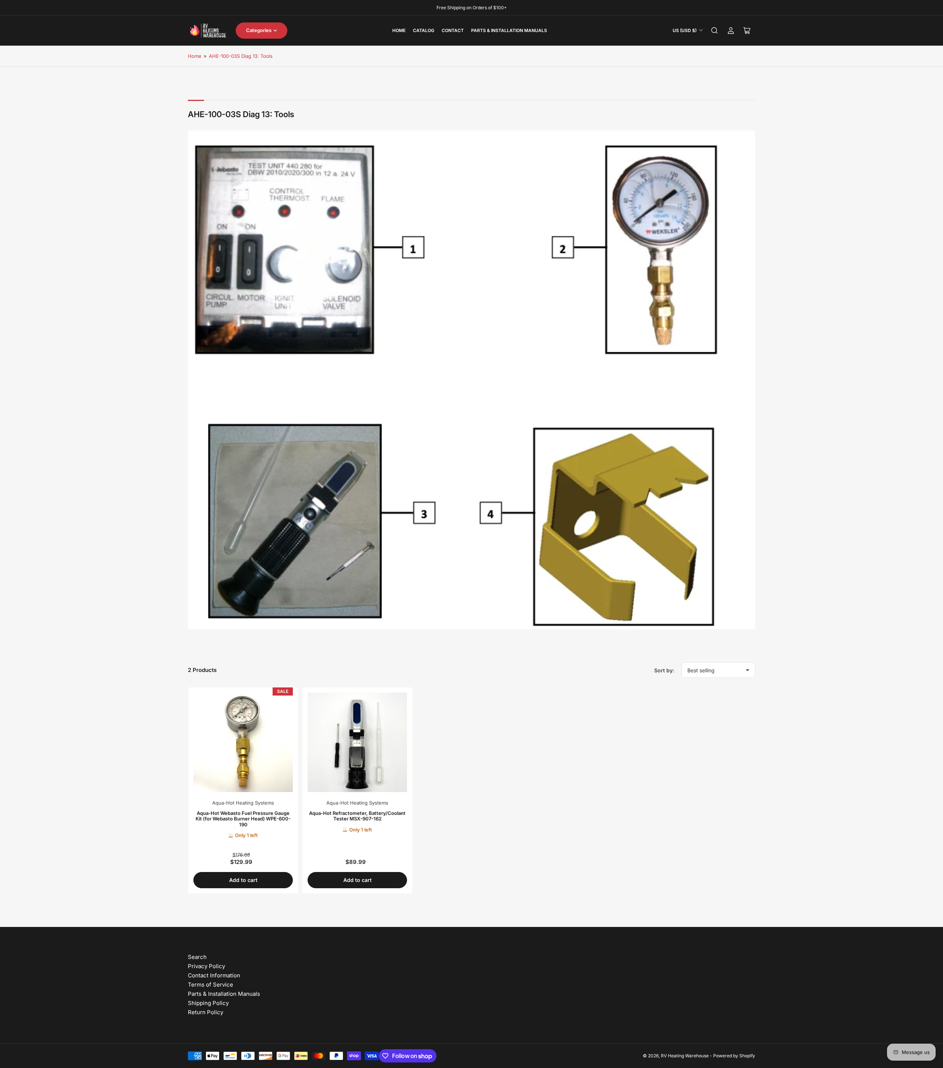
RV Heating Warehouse (685, 1055)
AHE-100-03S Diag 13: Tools (241, 56)
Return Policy (205, 1012)
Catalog (423, 30)
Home (399, 30)
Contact (453, 30)
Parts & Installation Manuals (509, 30)
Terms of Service (210, 984)
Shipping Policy (208, 1002)
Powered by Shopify (734, 1055)
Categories (258, 30)
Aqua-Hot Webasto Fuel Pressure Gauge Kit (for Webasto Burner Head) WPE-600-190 (243, 818)
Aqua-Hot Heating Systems (243, 803)
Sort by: (664, 670)
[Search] (715, 30)
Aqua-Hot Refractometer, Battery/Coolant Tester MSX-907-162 (357, 816)
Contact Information (214, 975)
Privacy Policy (206, 966)
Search (197, 956)
